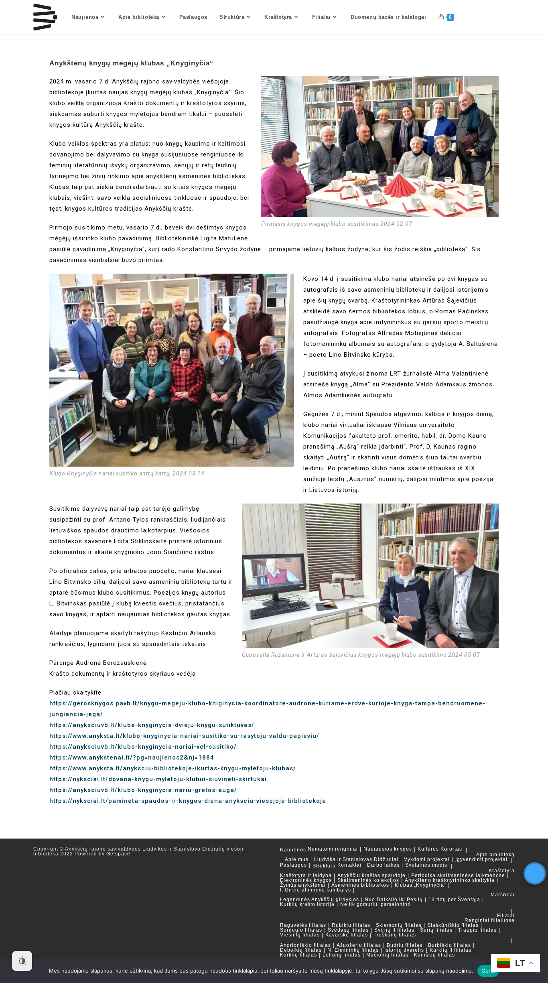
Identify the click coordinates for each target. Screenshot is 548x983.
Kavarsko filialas (346, 935)
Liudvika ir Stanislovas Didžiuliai (356, 859)
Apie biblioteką (495, 854)
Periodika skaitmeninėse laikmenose (458, 875)
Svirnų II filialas (394, 930)
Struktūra (324, 866)
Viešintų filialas (300, 935)
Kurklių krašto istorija (307, 904)
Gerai (488, 970)
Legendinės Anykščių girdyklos (319, 899)
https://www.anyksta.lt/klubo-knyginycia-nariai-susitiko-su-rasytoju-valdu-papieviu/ (184, 735)
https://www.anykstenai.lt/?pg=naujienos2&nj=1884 (131, 757)
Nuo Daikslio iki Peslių (394, 899)
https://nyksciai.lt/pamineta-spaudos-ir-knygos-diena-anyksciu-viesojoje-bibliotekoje (187, 800)
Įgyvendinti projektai (481, 859)
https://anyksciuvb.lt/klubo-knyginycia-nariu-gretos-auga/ (143, 790)
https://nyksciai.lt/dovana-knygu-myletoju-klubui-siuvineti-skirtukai (158, 779)
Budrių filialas (404, 945)
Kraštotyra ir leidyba (306, 875)
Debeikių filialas (301, 950)
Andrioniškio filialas (305, 945)
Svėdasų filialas (348, 930)
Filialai (506, 915)
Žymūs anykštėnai (303, 885)
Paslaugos (293, 865)
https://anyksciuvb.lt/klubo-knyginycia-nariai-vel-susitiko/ (143, 746)
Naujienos (293, 850)
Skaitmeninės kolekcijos (368, 880)
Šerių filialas (436, 930)
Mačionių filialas (387, 955)
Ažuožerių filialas (359, 945)
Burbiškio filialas (449, 945)
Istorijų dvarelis (404, 950)
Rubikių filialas (351, 925)
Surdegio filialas (301, 930)
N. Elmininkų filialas (353, 950)
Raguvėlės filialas (303, 925)
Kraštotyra (502, 870)
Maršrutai (503, 895)
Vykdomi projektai (427, 859)
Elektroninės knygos (306, 880)
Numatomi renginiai (333, 849)
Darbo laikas (383, 865)
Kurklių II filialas (450, 950)
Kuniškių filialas (434, 955)
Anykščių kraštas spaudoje (371, 875)
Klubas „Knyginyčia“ (420, 885)
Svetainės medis (426, 865)
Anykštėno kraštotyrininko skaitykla (450, 880)
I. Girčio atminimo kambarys (315, 890)
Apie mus (297, 859)
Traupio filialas (477, 930)
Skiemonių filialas (399, 925)
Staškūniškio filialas (453, 925)
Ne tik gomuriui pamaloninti (375, 904)
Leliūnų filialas (342, 955)
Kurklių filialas (298, 955)
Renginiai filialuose (490, 920)
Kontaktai (349, 865)
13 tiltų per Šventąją (454, 899)
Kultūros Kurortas (440, 849)
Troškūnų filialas (394, 935)
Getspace (118, 854)
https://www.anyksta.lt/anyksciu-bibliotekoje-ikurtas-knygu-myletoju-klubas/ (172, 768)
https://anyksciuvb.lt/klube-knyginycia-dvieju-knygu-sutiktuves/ (151, 725)
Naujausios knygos (387, 849)
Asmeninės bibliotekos (360, 885)
